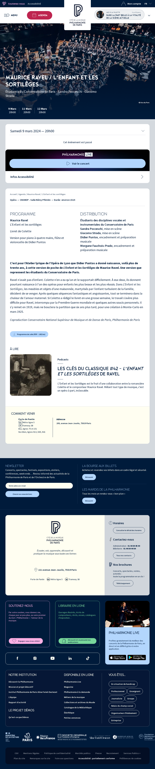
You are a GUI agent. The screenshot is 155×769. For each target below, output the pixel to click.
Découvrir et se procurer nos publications (79, 641)
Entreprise (116, 720)
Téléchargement (123, 583)
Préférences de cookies (130, 758)
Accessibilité (34, 3)
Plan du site (19, 758)
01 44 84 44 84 (129, 548)
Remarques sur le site (40, 758)
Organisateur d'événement (124, 713)
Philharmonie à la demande (77, 692)
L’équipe (12, 697)
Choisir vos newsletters (22, 494)
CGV (16, 753)
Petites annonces (72, 717)
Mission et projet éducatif (21, 687)
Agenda (42, 15)
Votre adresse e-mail (17, 486)
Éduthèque (69, 712)
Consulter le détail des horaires (129, 530)
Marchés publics (83, 753)
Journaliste (116, 698)
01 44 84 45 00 (134, 545)
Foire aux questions (64, 758)
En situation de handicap (123, 684)
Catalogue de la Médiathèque (78, 707)
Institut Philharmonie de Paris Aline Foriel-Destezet (33, 692)
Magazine (68, 687)
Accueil (13, 194)
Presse (98, 753)
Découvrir (89, 477)
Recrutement (112, 753)
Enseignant (135, 691)
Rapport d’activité (17, 702)
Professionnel (117, 691)
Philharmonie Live (72, 681)
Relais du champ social (122, 705)
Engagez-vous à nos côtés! (29, 641)
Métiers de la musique (74, 697)
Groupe (130, 698)
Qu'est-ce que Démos (19, 717)
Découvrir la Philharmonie (21, 681)
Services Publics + (132, 753)
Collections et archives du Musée (79, 702)
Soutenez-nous (16, 3)
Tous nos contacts (124, 555)
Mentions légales (31, 753)
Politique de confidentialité (57, 753)
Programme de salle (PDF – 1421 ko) (31, 334)
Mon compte (134, 3)
